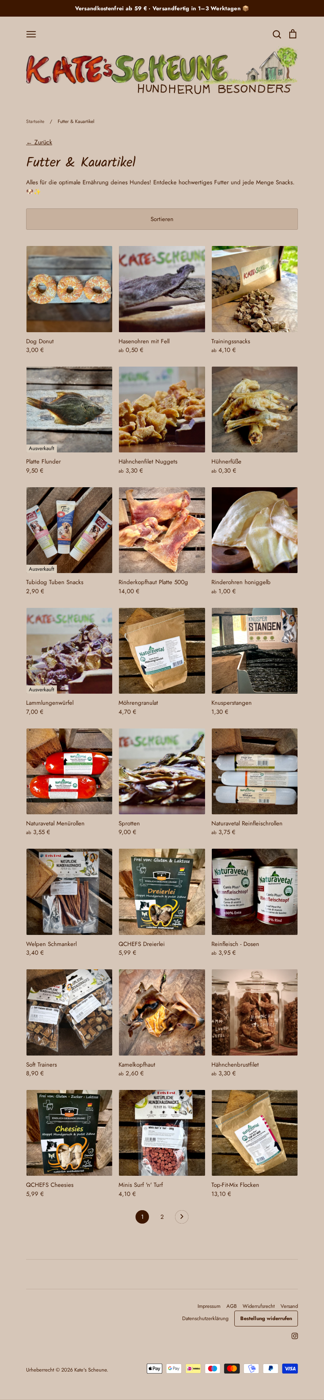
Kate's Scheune (90, 1370)
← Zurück (39, 142)
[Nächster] (181, 1219)
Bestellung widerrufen (266, 1318)
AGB (231, 1306)
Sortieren (162, 219)
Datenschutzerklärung (205, 1318)
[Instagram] (292, 1335)
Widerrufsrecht (259, 1306)
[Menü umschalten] (31, 33)
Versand (289, 1306)
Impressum (209, 1306)
